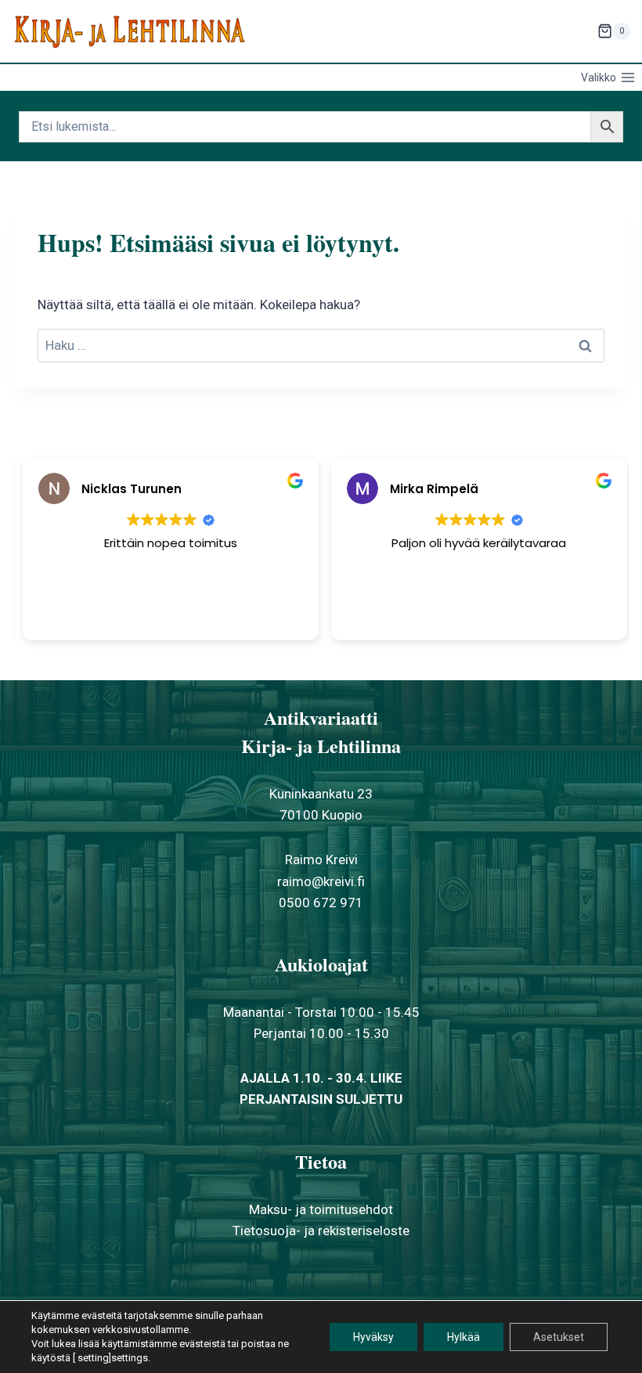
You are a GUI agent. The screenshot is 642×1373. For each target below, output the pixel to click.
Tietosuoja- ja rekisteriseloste (321, 1230)
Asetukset (558, 1337)
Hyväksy (373, 1337)
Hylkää (463, 1337)
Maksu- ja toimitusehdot (321, 1209)
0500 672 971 (321, 902)
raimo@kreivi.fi (321, 881)
